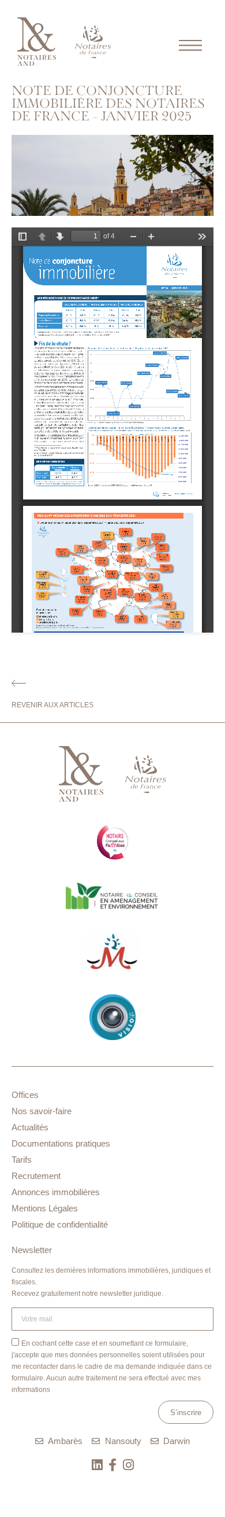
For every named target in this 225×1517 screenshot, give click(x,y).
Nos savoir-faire (42, 1111)
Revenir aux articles (52, 705)
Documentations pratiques (61, 1143)
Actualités (30, 1127)
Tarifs (22, 1160)
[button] (190, 42)
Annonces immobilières (56, 1192)
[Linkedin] (97, 1465)
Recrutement (36, 1176)
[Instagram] (128, 1465)
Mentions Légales (45, 1208)
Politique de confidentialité (60, 1224)
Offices (25, 1095)
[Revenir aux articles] (19, 683)
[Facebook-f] (112, 1465)
